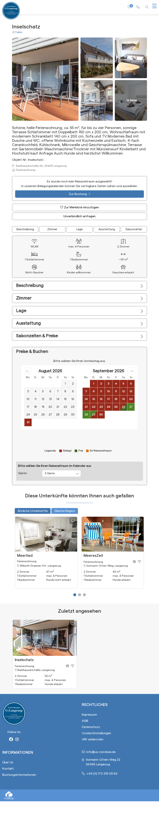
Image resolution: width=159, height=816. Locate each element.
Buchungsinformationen (19, 774)
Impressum (89, 714)
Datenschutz (91, 727)
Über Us (7, 762)
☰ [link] (154, 6)
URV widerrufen (92, 739)
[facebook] (11, 739)
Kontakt (8, 768)
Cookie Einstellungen (96, 733)
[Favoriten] (72, 521)
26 (123, 406)
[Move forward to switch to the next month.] (131, 371)
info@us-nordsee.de (101, 752)
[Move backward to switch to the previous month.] (27, 371)
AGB (85, 720)
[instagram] (17, 739)
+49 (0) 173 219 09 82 (101, 773)
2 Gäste (50, 473)
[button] (74, 594)
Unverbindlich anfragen (79, 216)
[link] (138, 7)
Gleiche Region (64, 510)
